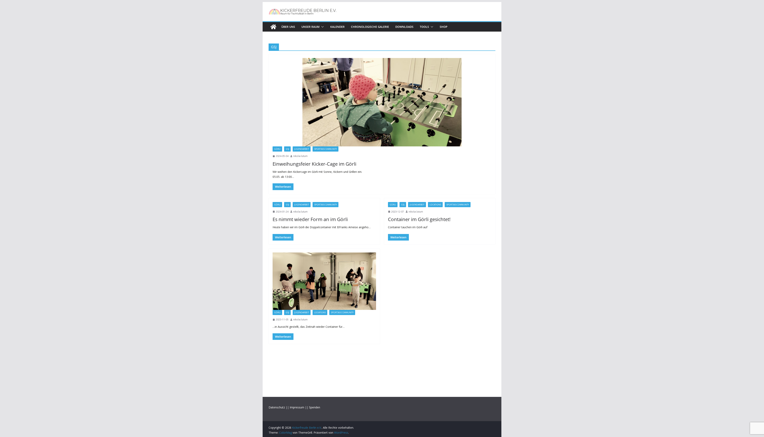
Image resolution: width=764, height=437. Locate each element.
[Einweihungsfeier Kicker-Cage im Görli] (382, 102)
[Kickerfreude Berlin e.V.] (273, 27)
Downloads (404, 27)
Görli (277, 149)
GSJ (287, 149)
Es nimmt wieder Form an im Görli (310, 219)
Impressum (297, 407)
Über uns (288, 27)
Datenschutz (277, 407)
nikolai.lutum (300, 156)
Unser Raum (310, 27)
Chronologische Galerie (370, 27)
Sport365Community (325, 149)
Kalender (337, 27)
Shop (443, 27)
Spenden (314, 407)
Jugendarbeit (301, 149)
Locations (435, 204)
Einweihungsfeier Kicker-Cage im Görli (314, 163)
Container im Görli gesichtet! (419, 219)
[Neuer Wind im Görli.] (324, 281)
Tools (424, 27)
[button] (322, 27)
